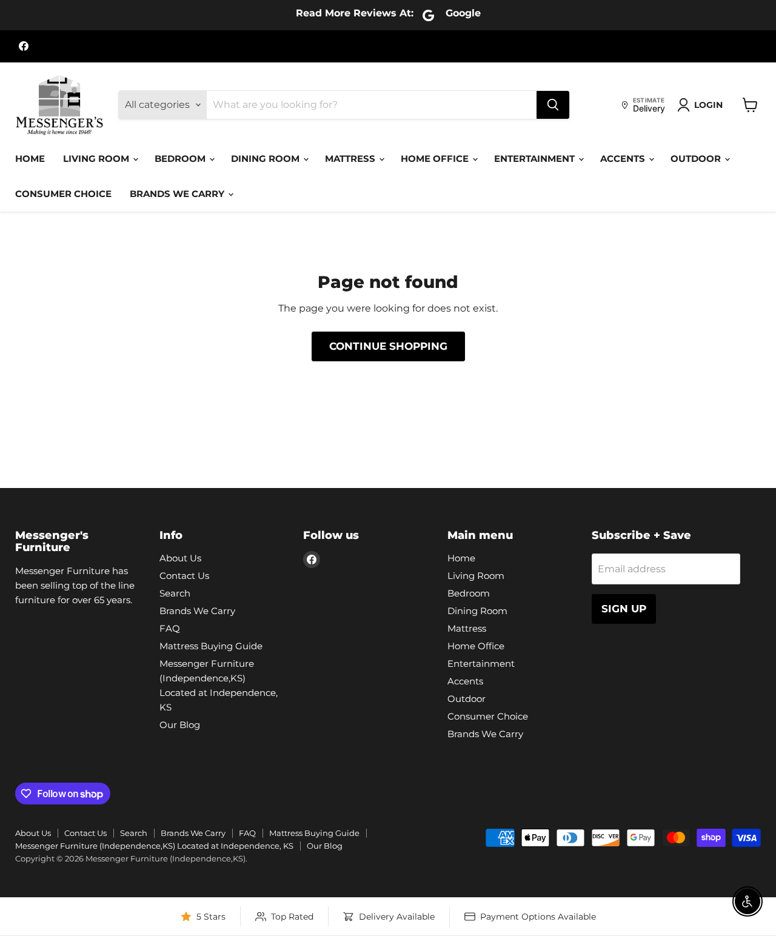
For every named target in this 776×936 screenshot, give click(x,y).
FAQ (169, 628)
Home (30, 158)
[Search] (553, 105)
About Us (180, 558)
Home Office (436, 158)
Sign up (623, 609)
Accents (623, 158)
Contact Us (184, 575)
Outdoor (697, 158)
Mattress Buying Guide (211, 646)
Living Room (97, 158)
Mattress (351, 158)
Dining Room (266, 158)
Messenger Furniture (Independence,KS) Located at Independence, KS (154, 846)
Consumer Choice (63, 193)
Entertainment (535, 158)
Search (174, 593)
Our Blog (179, 724)
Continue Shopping (388, 346)
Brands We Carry (178, 193)
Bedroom (181, 158)
